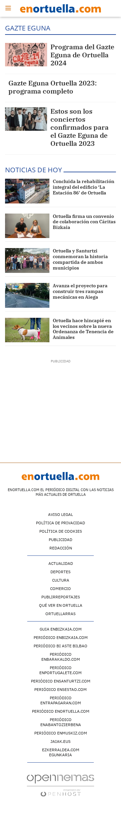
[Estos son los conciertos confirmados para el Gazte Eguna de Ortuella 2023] (26, 119)
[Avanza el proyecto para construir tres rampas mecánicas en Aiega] (27, 295)
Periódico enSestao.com (60, 689)
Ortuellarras (60, 613)
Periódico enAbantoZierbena (60, 722)
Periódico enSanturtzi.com (60, 681)
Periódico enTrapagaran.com (60, 700)
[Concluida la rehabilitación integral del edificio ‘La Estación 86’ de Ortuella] (27, 191)
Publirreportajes (60, 596)
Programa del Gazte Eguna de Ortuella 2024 (82, 54)
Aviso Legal (60, 514)
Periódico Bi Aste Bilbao (60, 645)
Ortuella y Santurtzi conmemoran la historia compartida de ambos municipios (80, 259)
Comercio (60, 588)
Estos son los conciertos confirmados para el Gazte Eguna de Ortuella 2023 (79, 127)
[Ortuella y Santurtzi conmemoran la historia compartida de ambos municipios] (27, 260)
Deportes (60, 571)
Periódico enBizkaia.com (61, 637)
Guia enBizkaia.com (61, 629)
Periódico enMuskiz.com (60, 732)
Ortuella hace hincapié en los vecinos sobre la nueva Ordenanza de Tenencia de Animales (83, 328)
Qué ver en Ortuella (60, 605)
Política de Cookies (60, 531)
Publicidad (60, 539)
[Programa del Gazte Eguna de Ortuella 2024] (26, 54)
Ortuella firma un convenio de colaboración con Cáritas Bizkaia (84, 222)
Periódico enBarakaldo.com (60, 657)
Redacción (60, 547)
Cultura (60, 580)
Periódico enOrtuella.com (60, 711)
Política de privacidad (60, 522)
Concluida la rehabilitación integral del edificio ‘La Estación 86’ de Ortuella (83, 187)
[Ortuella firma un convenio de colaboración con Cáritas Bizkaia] (27, 226)
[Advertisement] (60, 406)
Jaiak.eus (60, 741)
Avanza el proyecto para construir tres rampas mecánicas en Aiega (80, 291)
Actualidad (60, 563)
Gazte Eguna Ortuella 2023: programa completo (52, 87)
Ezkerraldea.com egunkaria (60, 752)
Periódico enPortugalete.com (60, 670)
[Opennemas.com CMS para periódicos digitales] (60, 785)
